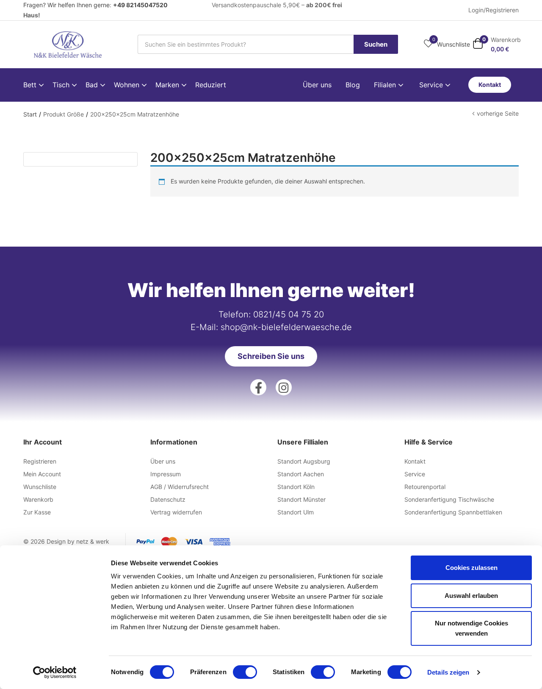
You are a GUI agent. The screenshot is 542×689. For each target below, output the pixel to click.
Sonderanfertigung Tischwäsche (449, 499)
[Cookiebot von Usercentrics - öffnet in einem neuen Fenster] (55, 672)
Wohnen (127, 85)
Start (30, 114)
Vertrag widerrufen (176, 512)
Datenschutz (167, 499)
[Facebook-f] (258, 387)
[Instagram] (284, 387)
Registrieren (39, 461)
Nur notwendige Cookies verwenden (471, 628)
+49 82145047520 (140, 4)
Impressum (165, 474)
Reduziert (210, 85)
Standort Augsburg (303, 461)
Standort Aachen (300, 474)
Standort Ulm (295, 512)
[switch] (245, 672)
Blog (353, 85)
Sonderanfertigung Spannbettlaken (453, 512)
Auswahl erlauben (471, 595)
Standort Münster (301, 499)
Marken (168, 85)
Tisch (62, 85)
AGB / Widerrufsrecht (179, 486)
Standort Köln (296, 486)
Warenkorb (38, 499)
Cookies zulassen (471, 567)
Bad (93, 85)
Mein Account (42, 474)
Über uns (317, 85)
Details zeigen (448, 672)
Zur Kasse (37, 512)
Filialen (386, 85)
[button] (497, 44)
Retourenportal (424, 486)
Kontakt (415, 461)
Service (432, 85)
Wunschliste (39, 486)
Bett (31, 85)
